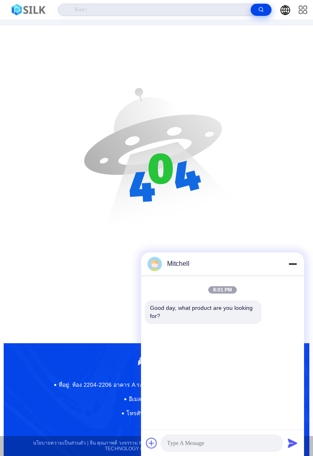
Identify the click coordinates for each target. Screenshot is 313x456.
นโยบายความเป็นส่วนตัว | (60, 443)
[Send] (292, 443)
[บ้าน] (29, 9)
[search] (261, 10)
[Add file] (151, 443)
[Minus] (293, 264)
